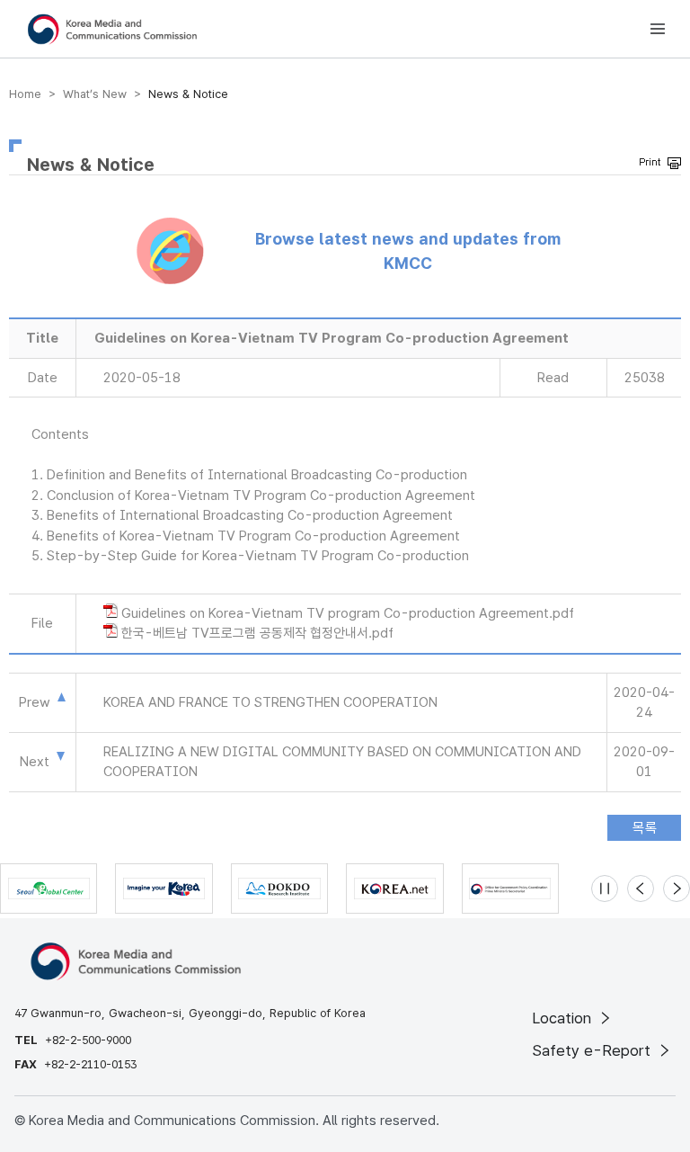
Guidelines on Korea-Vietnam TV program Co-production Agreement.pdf (347, 613)
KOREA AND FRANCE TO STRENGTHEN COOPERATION (270, 702)
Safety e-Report (593, 1050)
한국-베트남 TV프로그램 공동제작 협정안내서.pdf (257, 633)
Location (564, 1018)
